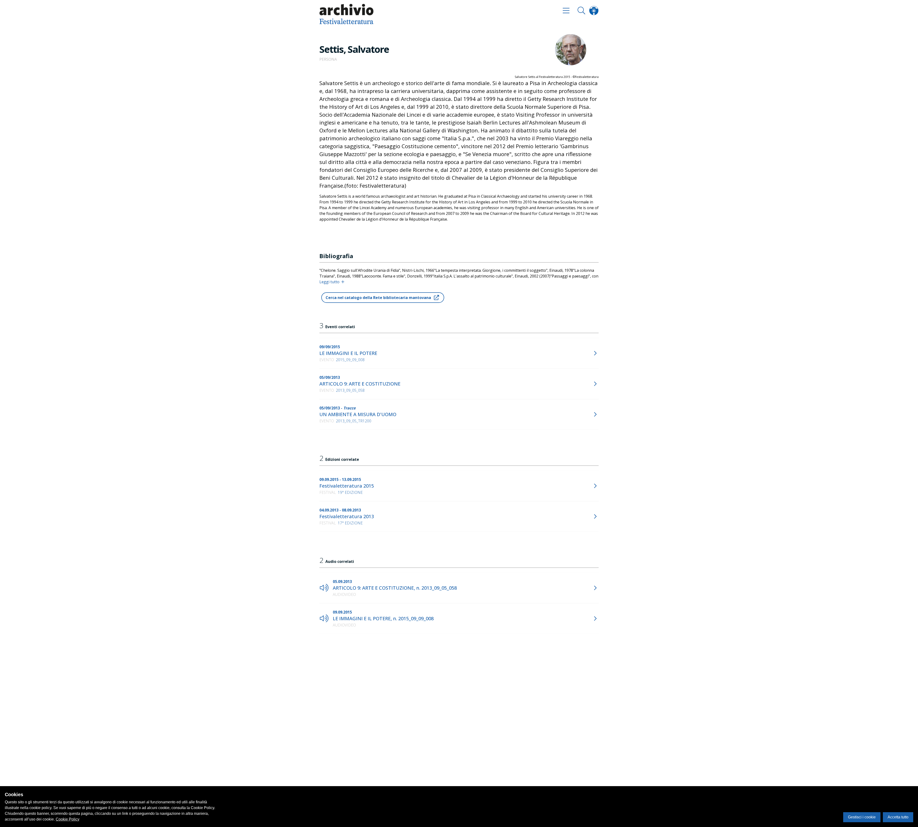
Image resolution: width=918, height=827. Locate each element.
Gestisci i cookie (862, 817)
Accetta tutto (898, 817)
